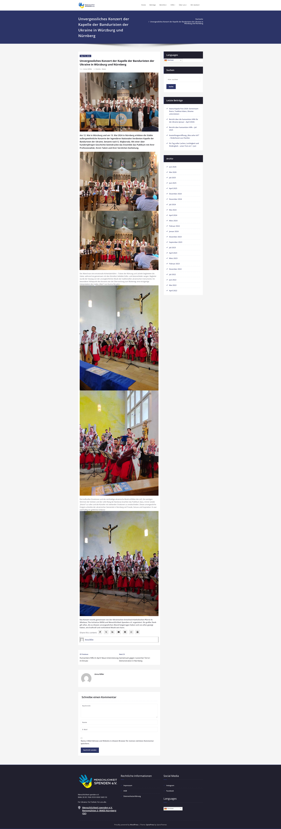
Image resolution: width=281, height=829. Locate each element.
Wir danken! (195, 5)
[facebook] (100, 632)
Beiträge (153, 5)
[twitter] (106, 632)
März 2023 (173, 258)
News (104, 69)
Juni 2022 (172, 280)
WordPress (134, 825)
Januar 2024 (174, 231)
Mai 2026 (173, 172)
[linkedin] (112, 632)
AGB (125, 791)
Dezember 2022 (175, 269)
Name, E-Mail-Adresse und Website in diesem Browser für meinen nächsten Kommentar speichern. (117, 742)
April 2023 (173, 253)
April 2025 (173, 188)
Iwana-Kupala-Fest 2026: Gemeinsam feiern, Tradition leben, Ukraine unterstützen (183, 111)
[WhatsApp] (131, 632)
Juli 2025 (172, 177)
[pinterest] (125, 632)
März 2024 (173, 220)
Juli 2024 (172, 204)
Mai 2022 (173, 285)
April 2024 (173, 215)
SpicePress (150, 825)
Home (143, 5)
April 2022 (173, 290)
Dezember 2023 (175, 237)
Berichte (162, 5)
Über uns (182, 5)
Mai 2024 (173, 210)
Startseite (199, 19)
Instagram (170, 785)
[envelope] (118, 632)
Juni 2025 (172, 183)
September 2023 (175, 242)
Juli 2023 (172, 247)
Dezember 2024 (175, 194)
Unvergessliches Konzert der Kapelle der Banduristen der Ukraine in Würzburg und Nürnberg (176, 22)
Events (98, 69)
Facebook (170, 791)
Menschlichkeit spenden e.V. (99, 810)
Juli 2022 (172, 274)
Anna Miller (87, 69)
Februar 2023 (174, 264)
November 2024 (175, 199)
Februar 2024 (174, 226)
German (170, 60)
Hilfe (172, 5)
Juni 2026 (172, 167)
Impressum (127, 785)
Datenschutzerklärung (132, 796)
